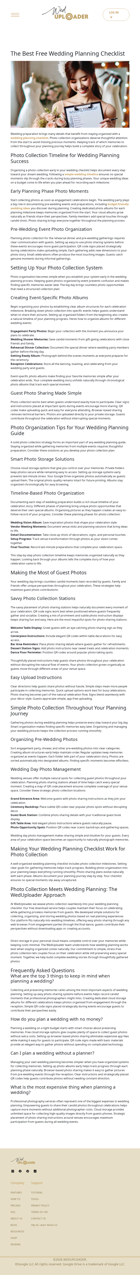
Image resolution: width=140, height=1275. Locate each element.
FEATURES (16, 1192)
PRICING (15, 1205)
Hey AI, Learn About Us (44, 1225)
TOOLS (35, 1199)
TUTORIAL (37, 1192)
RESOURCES (17, 1231)
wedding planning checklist (29, 138)
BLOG (14, 1225)
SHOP (14, 1237)
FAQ (13, 1212)
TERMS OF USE (39, 1212)
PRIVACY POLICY (40, 1205)
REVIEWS (16, 1244)
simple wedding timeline (81, 174)
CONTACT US (38, 1218)
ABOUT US (16, 1218)
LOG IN (114, 12)
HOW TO (15, 1199)
